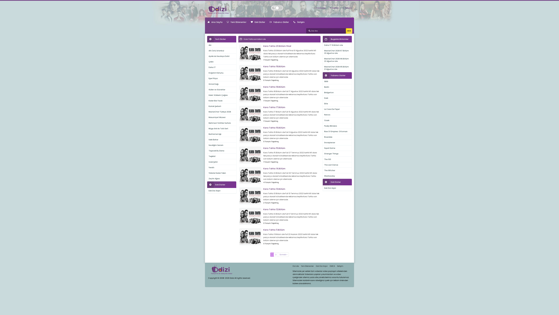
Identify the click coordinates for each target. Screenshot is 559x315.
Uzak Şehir (213, 162)
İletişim (348, 8)
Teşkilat (212, 156)
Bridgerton (329, 92)
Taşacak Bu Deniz (216, 150)
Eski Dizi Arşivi (214, 190)
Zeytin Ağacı (214, 178)
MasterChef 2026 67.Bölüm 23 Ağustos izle (336, 51)
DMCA (332, 266)
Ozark (326, 120)
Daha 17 (212, 67)
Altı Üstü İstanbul (216, 50)
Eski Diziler (260, 22)
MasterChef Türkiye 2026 (220, 112)
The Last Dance (331, 165)
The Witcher (329, 170)
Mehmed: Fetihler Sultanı (220, 123)
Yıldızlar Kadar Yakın (217, 173)
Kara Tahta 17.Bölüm (274, 107)
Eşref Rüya (213, 78)
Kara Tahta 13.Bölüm (274, 189)
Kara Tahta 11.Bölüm (274, 229)
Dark (326, 98)
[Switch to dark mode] (277, 7)
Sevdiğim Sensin (216, 145)
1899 (326, 81)
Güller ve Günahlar (217, 89)
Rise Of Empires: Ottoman (335, 131)
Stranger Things (331, 153)
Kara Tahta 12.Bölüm (274, 209)
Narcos (327, 114)
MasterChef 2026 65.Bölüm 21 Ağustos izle (336, 67)
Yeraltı (211, 167)
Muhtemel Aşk (215, 134)
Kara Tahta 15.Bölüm (274, 148)
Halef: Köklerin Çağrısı (218, 95)
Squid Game (329, 148)
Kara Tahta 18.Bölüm (274, 86)
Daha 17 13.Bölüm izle (333, 45)
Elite (326, 103)
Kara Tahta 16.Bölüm (274, 127)
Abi (210, 45)
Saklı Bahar (213, 139)
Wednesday (329, 176)
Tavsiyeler (321, 8)
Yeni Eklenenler (238, 22)
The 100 (327, 159)
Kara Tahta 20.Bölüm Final (277, 46)
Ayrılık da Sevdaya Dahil (219, 56)
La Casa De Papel (332, 109)
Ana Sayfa (216, 22)
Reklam (335, 8)
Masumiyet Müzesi (217, 117)
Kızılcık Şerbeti (215, 106)
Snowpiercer (329, 142)
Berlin (326, 87)
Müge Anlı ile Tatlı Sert (218, 128)
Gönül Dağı (214, 84)
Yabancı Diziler (281, 22)
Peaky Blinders (330, 126)
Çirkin (211, 62)
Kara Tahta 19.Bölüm (274, 66)
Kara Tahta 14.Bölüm (274, 168)
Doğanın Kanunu (216, 73)
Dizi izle (296, 266)
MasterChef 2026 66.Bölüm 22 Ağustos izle (336, 59)
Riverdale (328, 137)
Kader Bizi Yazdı (215, 100)
